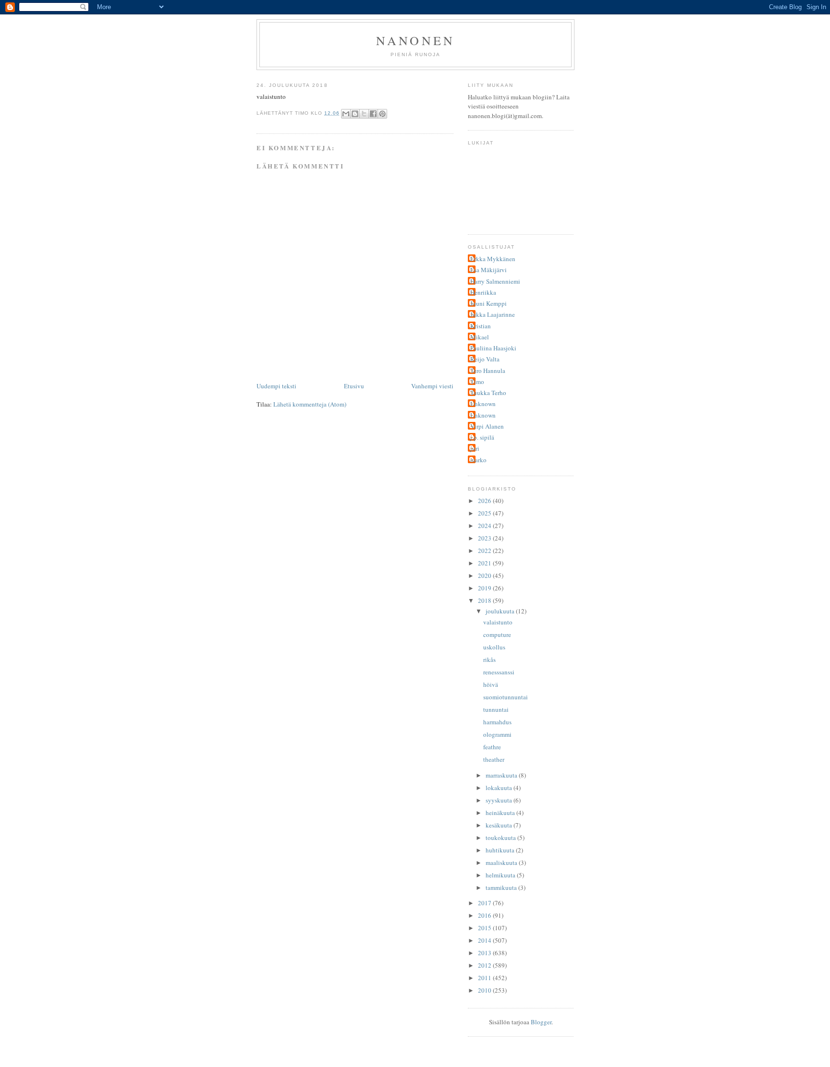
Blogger (541, 1022)
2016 (485, 915)
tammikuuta (502, 887)
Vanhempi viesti (432, 386)
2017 (485, 903)
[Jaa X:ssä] (364, 114)
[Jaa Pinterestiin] (382, 114)
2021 (485, 563)
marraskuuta (502, 775)
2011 (485, 977)
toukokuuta (501, 837)
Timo (477, 381)
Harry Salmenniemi (495, 281)
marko (478, 460)
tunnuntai (496, 709)
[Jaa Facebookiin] (373, 114)
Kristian (480, 326)
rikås (489, 659)
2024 (485, 525)
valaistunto (498, 622)
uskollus (494, 647)
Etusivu (354, 386)
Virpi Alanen (487, 426)
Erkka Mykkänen (492, 258)
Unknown (483, 403)
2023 (485, 538)
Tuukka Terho (488, 392)
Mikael (479, 337)
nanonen (415, 40)
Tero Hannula (487, 370)
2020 (485, 575)
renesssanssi (498, 672)
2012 (485, 965)
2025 (485, 513)
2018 (485, 600)
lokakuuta (499, 787)
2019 (485, 588)
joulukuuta (501, 611)
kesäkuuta (499, 825)
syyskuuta (499, 800)
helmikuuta (501, 875)
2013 (485, 952)
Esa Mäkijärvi (488, 269)
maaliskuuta (502, 862)
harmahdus (497, 722)
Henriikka (483, 292)
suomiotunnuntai (505, 697)
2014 (485, 940)
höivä (490, 684)
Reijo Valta (485, 359)
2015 (485, 927)
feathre (492, 747)
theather (493, 759)
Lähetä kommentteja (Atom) (309, 404)
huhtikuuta (501, 850)
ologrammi (497, 734)
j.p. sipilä (482, 437)
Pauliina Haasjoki (493, 348)
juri (474, 448)
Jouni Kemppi (488, 303)
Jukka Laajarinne (492, 314)
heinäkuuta (501, 812)
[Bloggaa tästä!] (355, 114)
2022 (485, 550)
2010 (485, 990)
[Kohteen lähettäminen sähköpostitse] (346, 114)
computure (497, 634)
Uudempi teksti (276, 386)
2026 (485, 500)
